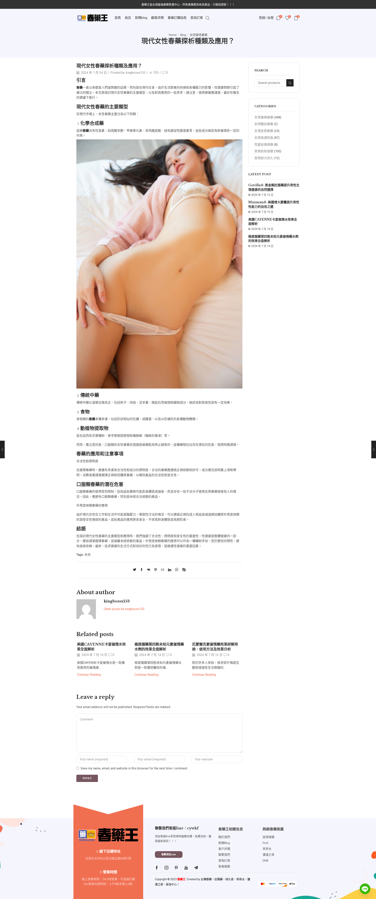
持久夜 (229, 879)
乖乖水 (240, 879)
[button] (169, 854)
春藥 (87, 555)
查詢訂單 (196, 18)
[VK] (148, 570)
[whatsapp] (176, 570)
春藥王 (181, 879)
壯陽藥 (218, 879)
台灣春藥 (206, 879)
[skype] (183, 570)
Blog (183, 35)
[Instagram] (166, 868)
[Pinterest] (155, 570)
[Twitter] (135, 570)
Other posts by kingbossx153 (124, 609)
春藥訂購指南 (177, 18)
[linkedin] (169, 570)
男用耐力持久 (263, 158)
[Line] (365, 889)
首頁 (118, 18)
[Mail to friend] (162, 570)
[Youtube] (186, 868)
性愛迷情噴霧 (263, 144)
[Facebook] (141, 570)
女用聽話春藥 (263, 124)
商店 (128, 18)
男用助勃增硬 (263, 151)
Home (173, 35)
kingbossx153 (136, 72)
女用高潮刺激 (263, 138)
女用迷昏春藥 (263, 131)
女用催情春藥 (198, 35)
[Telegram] (196, 868)
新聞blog (141, 18)
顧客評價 (157, 18)
